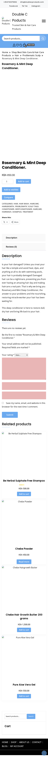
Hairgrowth (8, 206)
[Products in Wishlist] (17, 44)
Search (31, 716)
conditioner (8, 209)
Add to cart (23, 181)
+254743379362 (10, 2)
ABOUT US (24, 742)
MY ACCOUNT (17, 746)
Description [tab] (11, 237)
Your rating (8, 354)
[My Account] (14, 44)
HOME (5, 742)
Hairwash (6, 212)
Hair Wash (24, 203)
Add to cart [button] (24, 494)
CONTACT (36, 742)
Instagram (36, 6)
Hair (16, 203)
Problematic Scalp (24, 206)
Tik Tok (25, 6)
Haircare (34, 203)
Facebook (13, 6)
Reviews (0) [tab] (11, 246)
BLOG (5, 746)
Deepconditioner (23, 209)
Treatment (28, 212)
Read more (24, 561)
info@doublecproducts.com (32, 2)
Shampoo (17, 212)
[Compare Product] (20, 44)
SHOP (14, 742)
